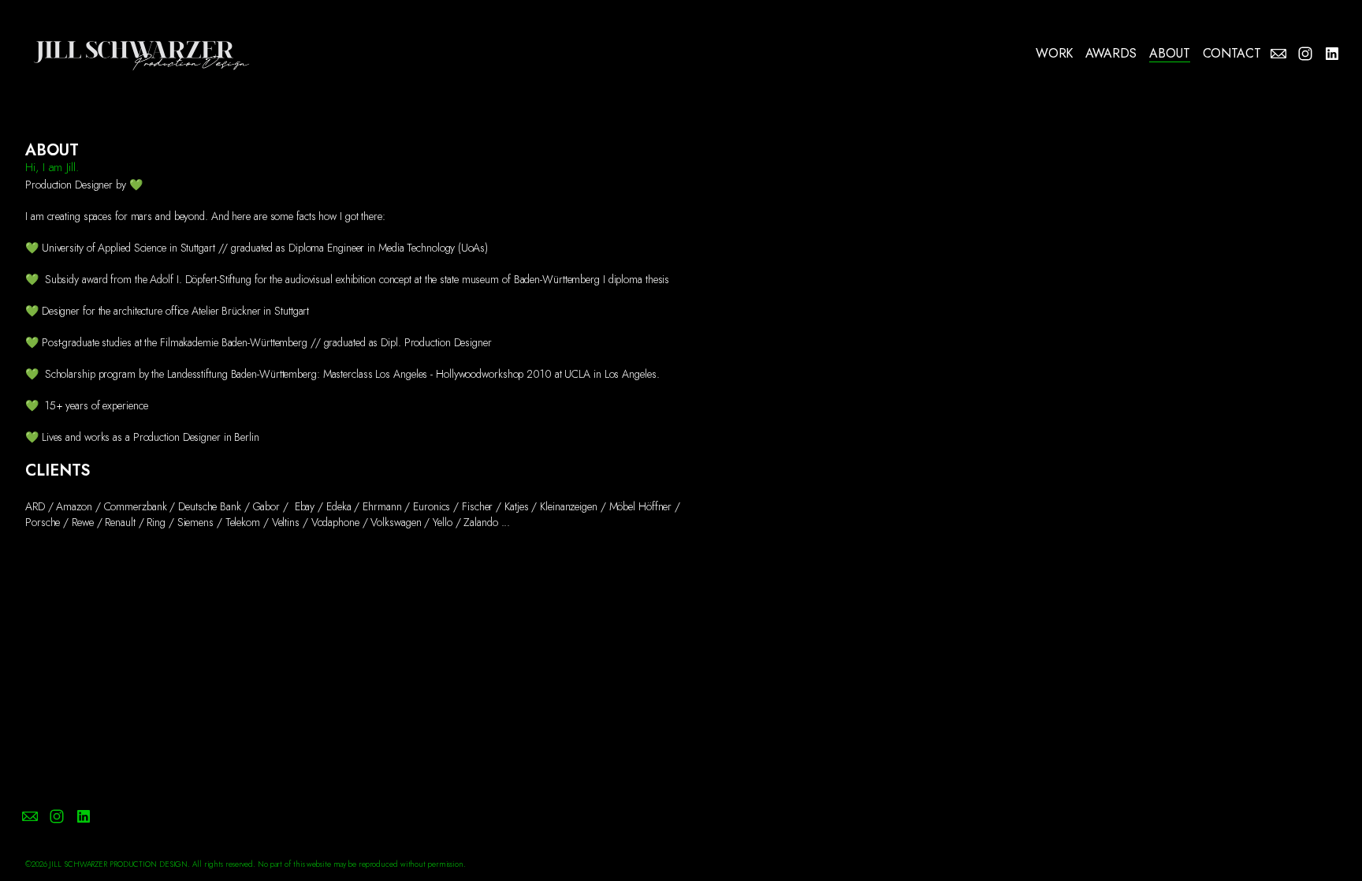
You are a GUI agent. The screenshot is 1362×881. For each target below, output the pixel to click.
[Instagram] (1305, 53)
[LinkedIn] (1332, 53)
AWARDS (1111, 53)
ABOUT (1169, 53)
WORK (1055, 53)
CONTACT (1232, 53)
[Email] (1278, 53)
